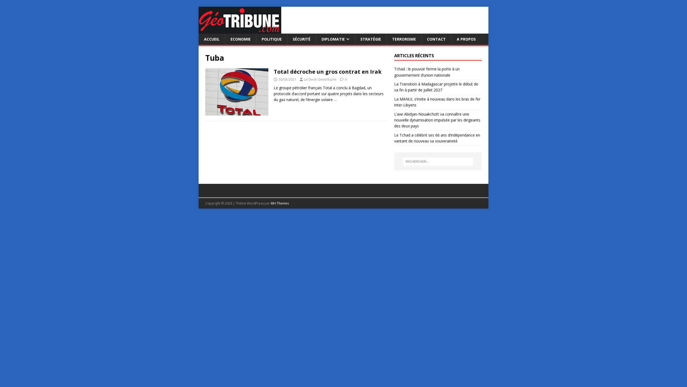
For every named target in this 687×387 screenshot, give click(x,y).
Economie (241, 39)
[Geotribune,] (240, 30)
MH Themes (280, 203)
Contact (436, 39)
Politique (272, 39)
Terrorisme (404, 39)
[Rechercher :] (438, 161)
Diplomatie (333, 39)
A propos (466, 39)
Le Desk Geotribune (320, 79)
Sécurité (301, 39)
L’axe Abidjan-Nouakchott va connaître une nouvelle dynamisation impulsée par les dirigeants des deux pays (437, 120)
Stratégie (370, 39)
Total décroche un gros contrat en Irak (328, 71)
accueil (212, 39)
